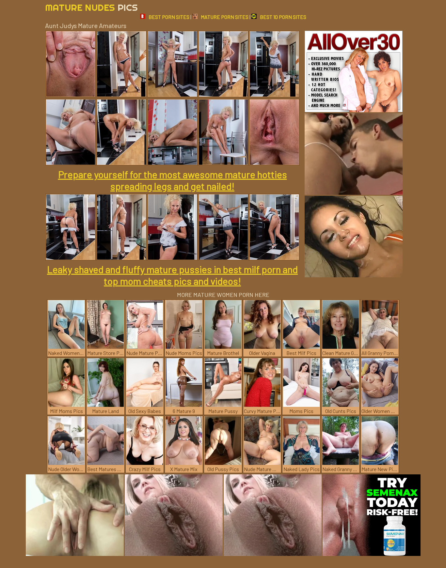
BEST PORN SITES (169, 17)
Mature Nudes (91, 7)
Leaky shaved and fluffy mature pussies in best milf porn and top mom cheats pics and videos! (172, 275)
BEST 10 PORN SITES (283, 17)
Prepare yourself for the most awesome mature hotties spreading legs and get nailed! (172, 180)
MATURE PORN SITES (224, 17)
